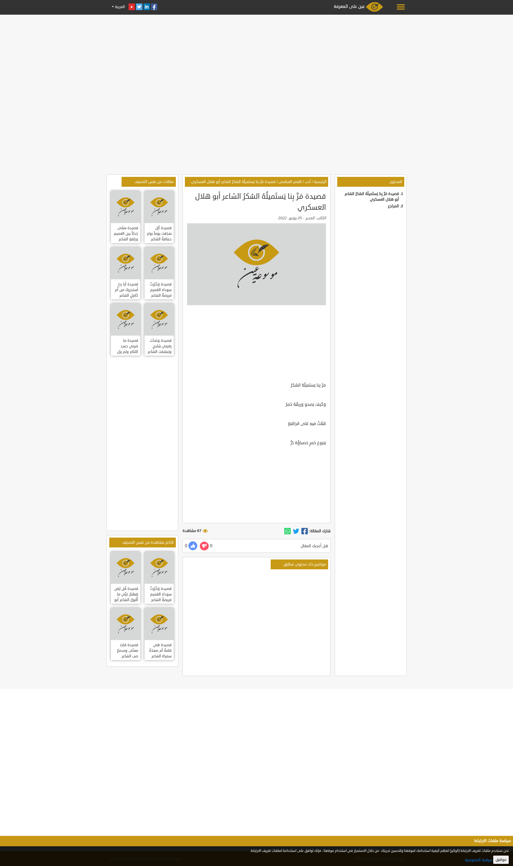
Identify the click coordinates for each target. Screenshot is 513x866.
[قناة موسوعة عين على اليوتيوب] (132, 6)
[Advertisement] (256, 54)
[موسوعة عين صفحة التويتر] (139, 6)
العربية (119, 6)
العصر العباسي (290, 181)
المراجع (393, 206)
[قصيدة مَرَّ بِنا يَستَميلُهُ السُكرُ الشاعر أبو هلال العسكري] (304, 531)
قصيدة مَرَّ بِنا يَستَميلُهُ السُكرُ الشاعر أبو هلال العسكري (233, 181)
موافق (501, 859)
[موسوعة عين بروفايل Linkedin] (146, 6)
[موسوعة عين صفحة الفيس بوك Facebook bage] (154, 6)
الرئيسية (320, 181)
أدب (308, 181)
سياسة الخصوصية (478, 860)
